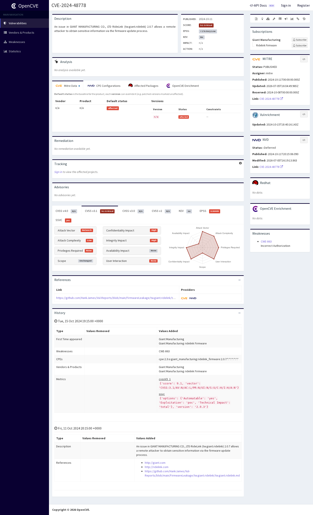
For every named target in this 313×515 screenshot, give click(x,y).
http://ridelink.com (156, 467)
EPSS (209, 211)
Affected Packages (146, 86)
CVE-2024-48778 (69, 5)
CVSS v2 (161, 211)
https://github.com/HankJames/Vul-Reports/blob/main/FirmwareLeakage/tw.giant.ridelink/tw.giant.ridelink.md (126, 298)
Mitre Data (70, 86)
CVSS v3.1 (99, 211)
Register (303, 5)
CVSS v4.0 (66, 211)
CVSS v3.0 (132, 211)
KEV (184, 211)
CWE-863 (266, 241)
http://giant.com (155, 463)
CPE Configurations (108, 86)
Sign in (286, 5)
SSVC (63, 220)
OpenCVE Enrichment (185, 86)
